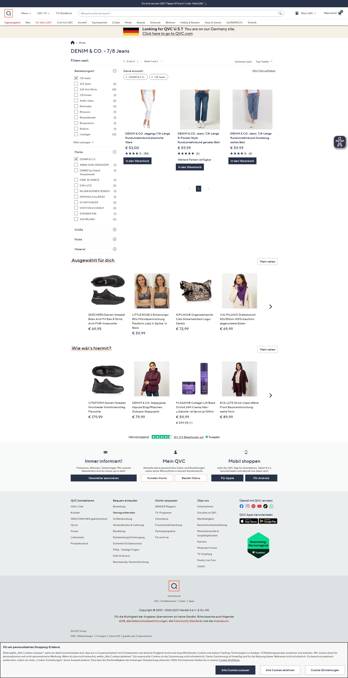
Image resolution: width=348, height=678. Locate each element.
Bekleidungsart (84, 71)
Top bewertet (99, 22)
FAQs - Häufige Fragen (126, 549)
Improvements (145, 636)
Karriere (202, 541)
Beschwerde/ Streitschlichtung (131, 561)
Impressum (221, 621)
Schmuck (155, 22)
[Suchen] (280, 13)
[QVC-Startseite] (72, 43)
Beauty (141, 22)
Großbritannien (169, 601)
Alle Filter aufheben (264, 70)
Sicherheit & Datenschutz (127, 543)
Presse (74, 531)
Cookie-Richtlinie (229, 659)
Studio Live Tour (206, 560)
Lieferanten (77, 537)
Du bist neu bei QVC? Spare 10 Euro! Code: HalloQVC (173, 3)
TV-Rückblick (64, 13)
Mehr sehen (267, 261)
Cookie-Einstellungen (325, 670)
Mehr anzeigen (82, 142)
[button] (302, 13)
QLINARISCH (234, 22)
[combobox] (177, 13)
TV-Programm (163, 512)
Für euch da (162, 537)
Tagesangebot (12, 22)
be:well (82, 22)
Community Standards (188, 621)
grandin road (129, 636)
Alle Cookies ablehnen (280, 670)
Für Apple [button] (227, 478)
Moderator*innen (207, 547)
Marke (78, 152)
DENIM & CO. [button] (136, 77)
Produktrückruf (79, 543)
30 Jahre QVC (44, 22)
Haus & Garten (213, 22)
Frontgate (101, 636)
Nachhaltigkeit (205, 518)
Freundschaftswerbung (168, 524)
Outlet (201, 566)
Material (79, 249)
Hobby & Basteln (190, 22)
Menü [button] (24, 13)
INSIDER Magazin (165, 506)
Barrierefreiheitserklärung (212, 524)
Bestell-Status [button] (191, 478)
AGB (122, 621)
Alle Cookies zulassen (235, 670)
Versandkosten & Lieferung (128, 524)
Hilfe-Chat (77, 506)
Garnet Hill (114, 636)
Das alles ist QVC (207, 512)
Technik (252, 22)
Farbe (78, 239)
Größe (78, 229)
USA (156, 601)
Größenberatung (122, 518)
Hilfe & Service (121, 555)
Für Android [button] (261, 478)
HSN (73, 636)
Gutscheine (161, 518)
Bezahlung (119, 531)
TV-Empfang (204, 553)
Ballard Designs (85, 636)
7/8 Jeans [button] (159, 77)
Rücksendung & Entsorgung (129, 537)
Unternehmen (205, 506)
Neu (28, 22)
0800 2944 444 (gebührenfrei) (89, 518)
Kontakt (75, 512)
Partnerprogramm (165, 531)
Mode (128, 22)
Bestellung (119, 506)
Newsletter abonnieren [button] (104, 478)
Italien (182, 601)
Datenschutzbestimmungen (149, 621)
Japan (191, 601)
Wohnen (170, 22)
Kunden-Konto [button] (157, 478)
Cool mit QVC (65, 22)
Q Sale (116, 22)
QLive (74, 524)
